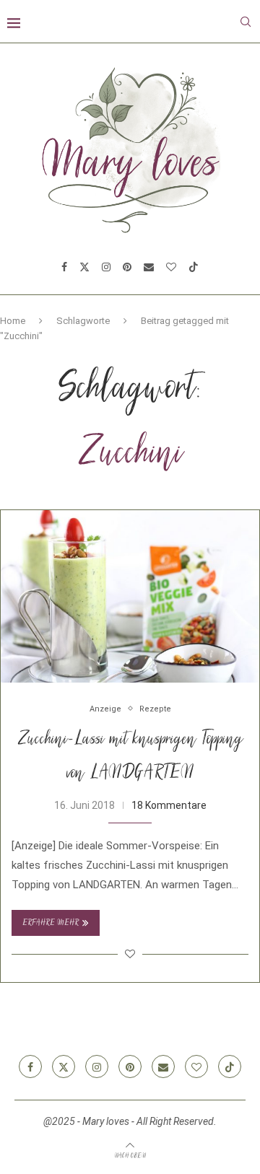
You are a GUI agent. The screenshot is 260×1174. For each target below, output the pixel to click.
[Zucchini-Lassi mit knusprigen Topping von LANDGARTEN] (130, 596)
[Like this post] (130, 954)
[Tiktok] (193, 267)
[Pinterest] (127, 267)
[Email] (149, 267)
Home (12, 320)
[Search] (245, 22)
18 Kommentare (169, 805)
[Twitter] (84, 267)
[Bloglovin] (171, 267)
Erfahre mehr (50, 923)
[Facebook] (64, 267)
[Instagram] (106, 267)
